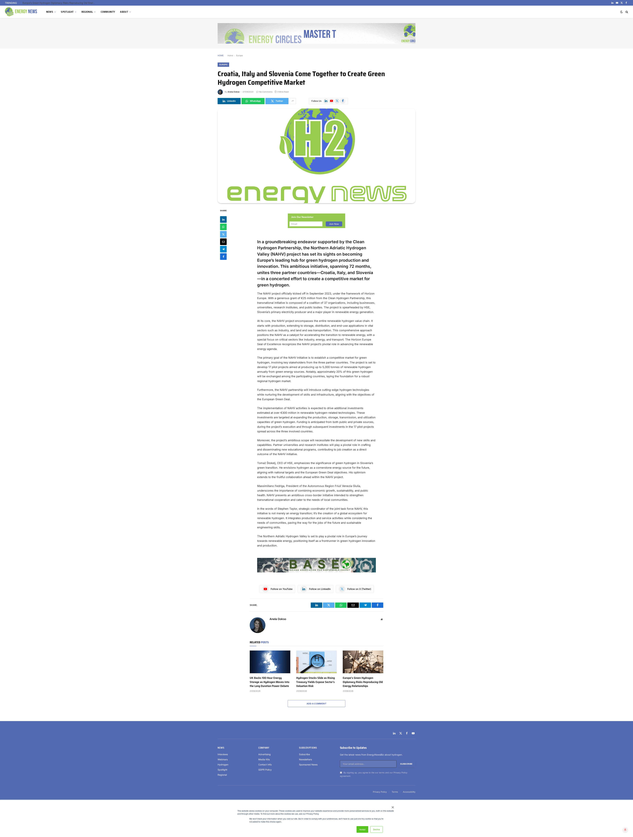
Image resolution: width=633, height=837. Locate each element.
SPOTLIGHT (67, 12)
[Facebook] (223, 256)
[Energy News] (21, 12)
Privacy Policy (400, 772)
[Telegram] (223, 249)
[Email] (223, 241)
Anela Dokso (234, 92)
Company (263, 748)
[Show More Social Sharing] (292, 101)
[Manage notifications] (625, 829)
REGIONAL (87, 12)
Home (230, 55)
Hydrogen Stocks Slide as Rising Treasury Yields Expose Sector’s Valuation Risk (315, 682)
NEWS (49, 12)
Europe (239, 55)
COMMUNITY (108, 12)
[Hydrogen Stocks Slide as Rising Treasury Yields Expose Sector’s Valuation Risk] (316, 662)
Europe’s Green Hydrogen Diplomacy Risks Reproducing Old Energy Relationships (363, 682)
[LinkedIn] (223, 219)
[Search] (626, 12)
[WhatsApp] (223, 226)
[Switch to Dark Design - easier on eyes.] (621, 12)
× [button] (392, 806)
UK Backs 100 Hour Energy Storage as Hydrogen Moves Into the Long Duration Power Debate (269, 682)
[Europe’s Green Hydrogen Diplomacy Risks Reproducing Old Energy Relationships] (363, 662)
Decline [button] (376, 829)
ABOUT (124, 12)
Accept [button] (362, 829)
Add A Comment (316, 703)
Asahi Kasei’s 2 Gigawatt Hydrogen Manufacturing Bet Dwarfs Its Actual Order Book (60, 2)
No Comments (265, 92)
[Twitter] (223, 234)
